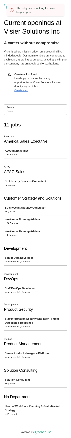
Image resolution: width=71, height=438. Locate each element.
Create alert (21, 90)
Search (10, 107)
